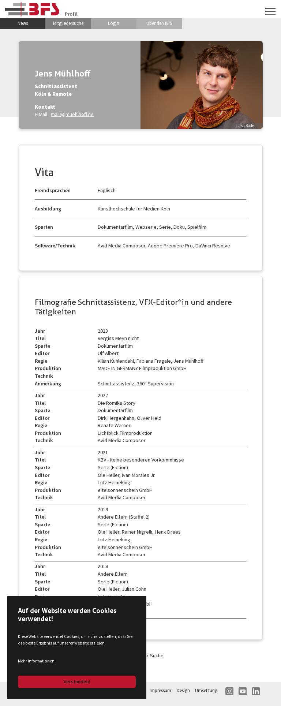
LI (256, 691)
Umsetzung (206, 690)
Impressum (160, 690)
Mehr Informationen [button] (36, 661)
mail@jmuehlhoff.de (72, 114)
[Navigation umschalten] (270, 11)
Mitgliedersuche (68, 23)
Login (113, 23)
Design (183, 690)
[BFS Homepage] (32, 9)
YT (243, 691)
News (23, 23)
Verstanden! (77, 681)
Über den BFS (159, 23)
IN (229, 691)
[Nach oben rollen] (266, 691)
